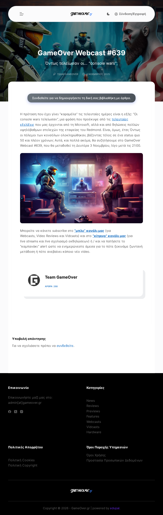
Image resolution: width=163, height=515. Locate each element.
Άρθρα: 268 (51, 286)
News (90, 401)
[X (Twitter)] (15, 411)
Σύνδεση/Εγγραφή (132, 14)
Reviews (92, 406)
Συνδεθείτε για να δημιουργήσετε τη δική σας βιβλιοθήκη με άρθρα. (81, 98)
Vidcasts (92, 427)
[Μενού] (22, 14)
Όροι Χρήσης (96, 455)
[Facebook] (9, 411)
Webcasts (93, 422)
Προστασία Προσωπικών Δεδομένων (114, 460)
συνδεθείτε (65, 346)
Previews (93, 411)
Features (92, 416)
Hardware (93, 432)
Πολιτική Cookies (21, 460)
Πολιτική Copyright (22, 465)
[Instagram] (21, 411)
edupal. (115, 508)
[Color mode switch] (108, 14)
